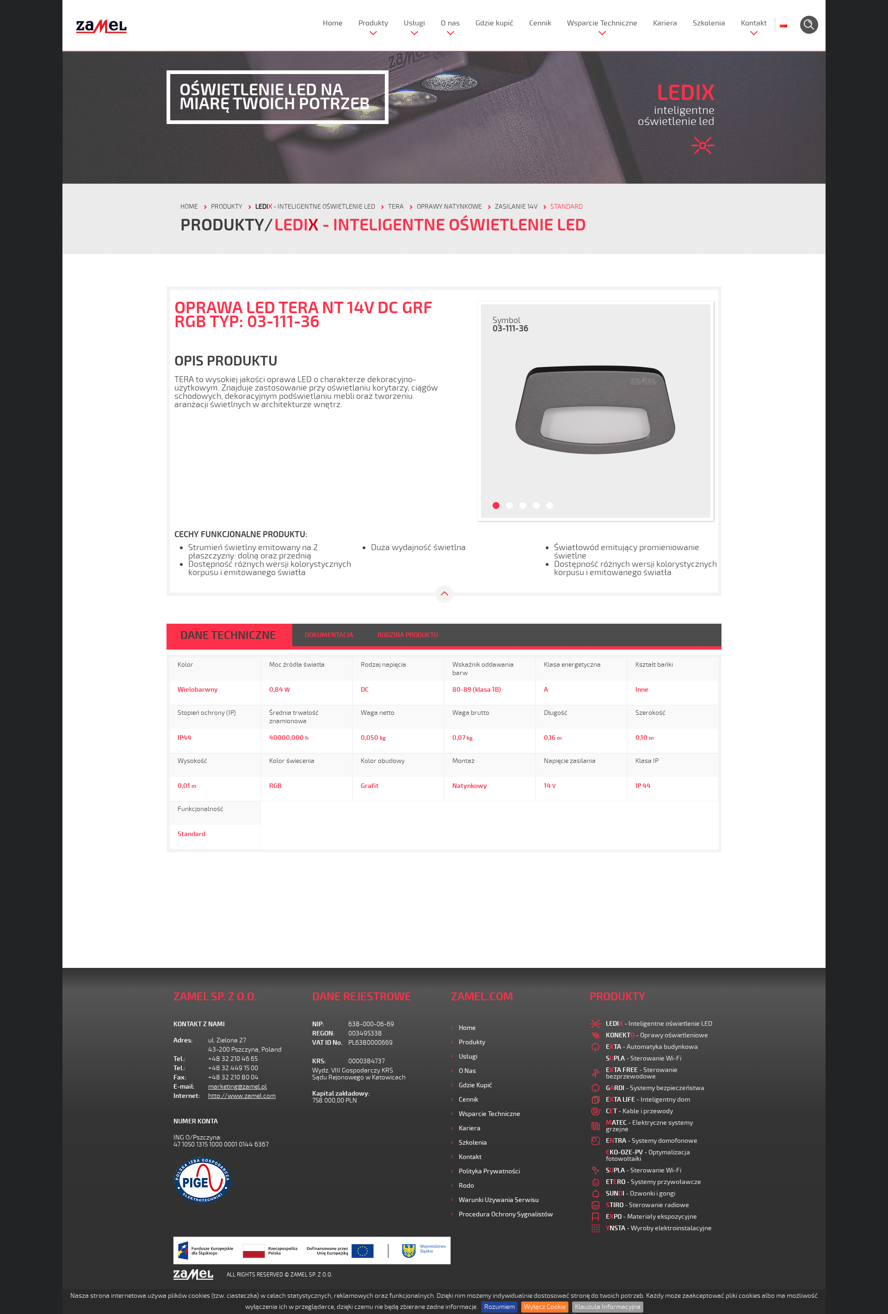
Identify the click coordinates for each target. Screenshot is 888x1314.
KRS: (319, 1061)
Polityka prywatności (489, 1171)
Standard (566, 207)
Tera (396, 207)
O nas (450, 23)
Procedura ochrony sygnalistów (506, 1214)
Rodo (466, 1186)
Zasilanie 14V (516, 207)
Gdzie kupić (494, 23)
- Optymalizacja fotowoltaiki (648, 1155)
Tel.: (179, 1058)
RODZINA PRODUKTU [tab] (407, 635)
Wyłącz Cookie (545, 1307)
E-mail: (184, 1086)
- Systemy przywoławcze (653, 1182)
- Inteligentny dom (648, 1099)
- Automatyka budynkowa (652, 1047)
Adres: (183, 1040)
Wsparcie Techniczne (602, 23)
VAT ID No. (327, 1042)
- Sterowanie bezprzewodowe (642, 1073)
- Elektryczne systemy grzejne (649, 1126)
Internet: (186, 1095)
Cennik (540, 23)
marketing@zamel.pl (237, 1087)
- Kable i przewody (639, 1111)
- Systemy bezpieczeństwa (655, 1088)
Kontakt (754, 23)
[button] (492, 411)
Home (333, 23)
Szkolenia (709, 23)
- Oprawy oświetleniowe (657, 1035)
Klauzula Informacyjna (608, 1307)
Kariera (665, 23)
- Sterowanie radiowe (647, 1205)
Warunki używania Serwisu (499, 1200)
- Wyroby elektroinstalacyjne (659, 1228)
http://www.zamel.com (242, 1096)
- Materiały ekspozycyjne (651, 1217)
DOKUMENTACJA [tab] (329, 635)
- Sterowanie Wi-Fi (643, 1058)
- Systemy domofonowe (651, 1141)
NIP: (318, 1024)
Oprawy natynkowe (449, 207)
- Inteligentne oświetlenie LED (315, 207)
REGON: (323, 1033)
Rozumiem (499, 1307)
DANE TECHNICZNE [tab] (228, 635)
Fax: (179, 1077)
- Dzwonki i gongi (640, 1193)
